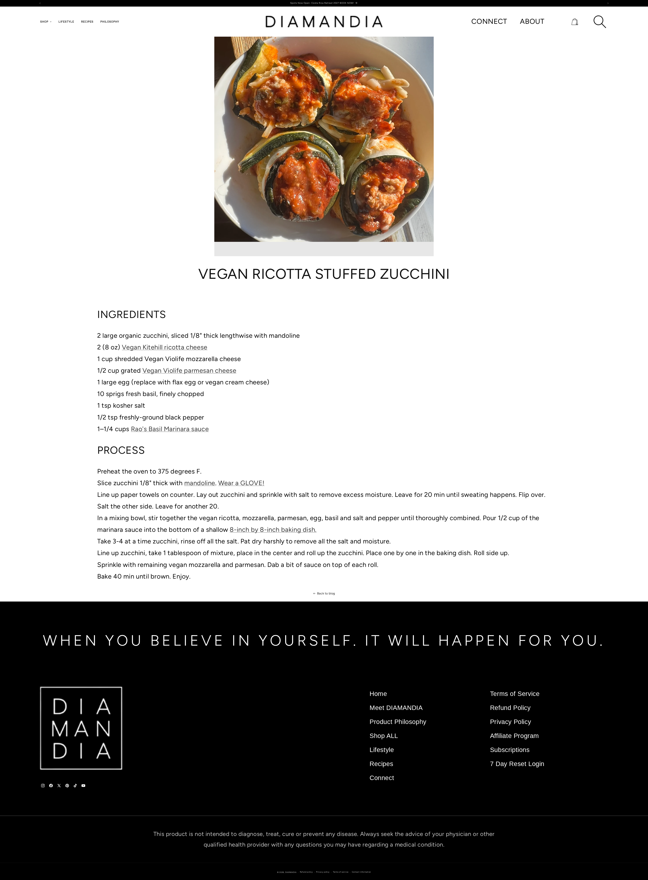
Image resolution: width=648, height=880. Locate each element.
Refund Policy (510, 707)
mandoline (199, 483)
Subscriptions (510, 749)
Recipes (381, 763)
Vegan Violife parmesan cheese (189, 370)
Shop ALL (384, 735)
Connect (382, 777)
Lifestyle (382, 749)
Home (378, 693)
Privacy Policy (510, 721)
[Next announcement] (608, 3)
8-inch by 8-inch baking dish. (273, 529)
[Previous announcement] (40, 3)
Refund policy (306, 872)
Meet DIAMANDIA (396, 707)
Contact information (361, 872)
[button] (575, 21)
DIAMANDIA (290, 872)
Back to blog (326, 593)
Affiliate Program (514, 735)
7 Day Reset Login (517, 763)
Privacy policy (323, 872)
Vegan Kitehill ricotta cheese (164, 347)
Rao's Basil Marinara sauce (170, 429)
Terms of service (340, 872)
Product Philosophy (398, 721)
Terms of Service (515, 693)
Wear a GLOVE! (241, 483)
